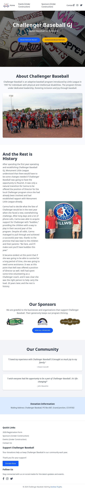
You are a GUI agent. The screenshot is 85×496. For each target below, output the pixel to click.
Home (12, 5)
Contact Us (7, 443)
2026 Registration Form (12, 432)
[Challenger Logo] (6, 5)
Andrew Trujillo (56, 487)
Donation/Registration (55, 40)
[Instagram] (77, 5)
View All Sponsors (42, 330)
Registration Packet (28, 40)
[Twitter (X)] (11, 478)
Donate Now (10, 463)
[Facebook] (74, 5)
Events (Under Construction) (14, 439)
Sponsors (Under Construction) (16, 436)
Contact (70, 5)
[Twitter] (81, 5)
